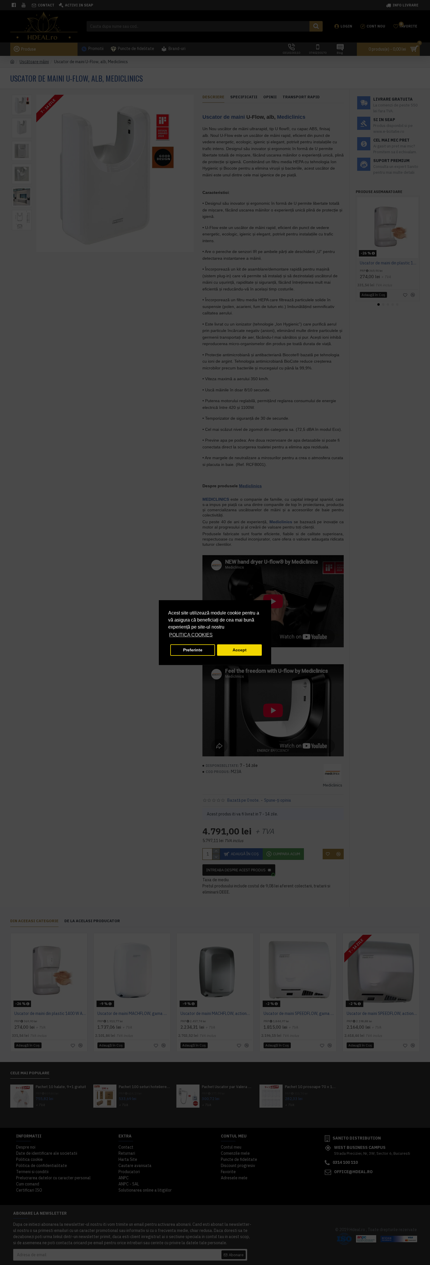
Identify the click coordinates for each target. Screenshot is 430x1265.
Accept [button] (240, 650)
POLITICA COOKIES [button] (191, 634)
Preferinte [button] (192, 650)
